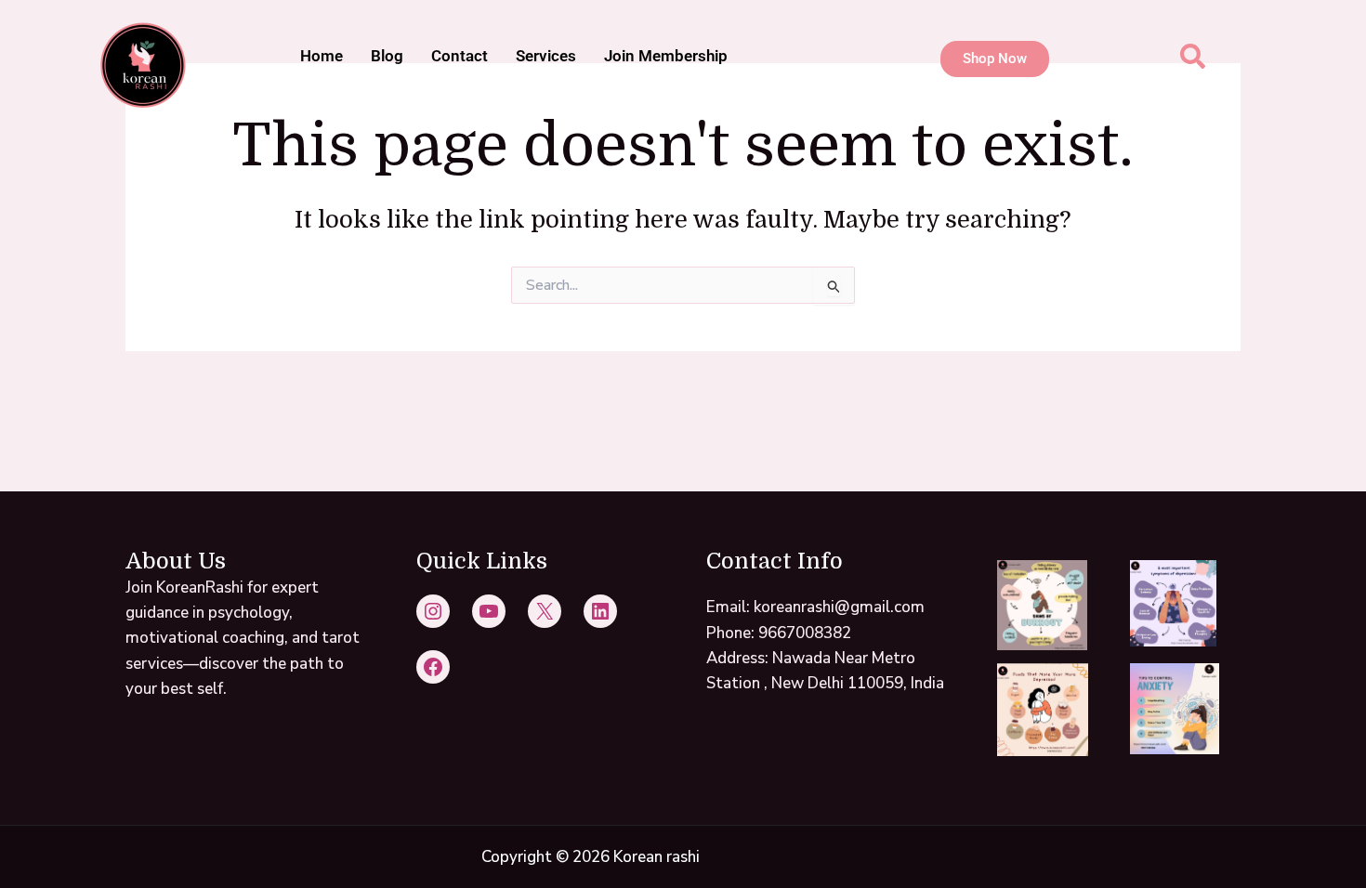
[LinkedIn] (600, 611)
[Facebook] (433, 667)
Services (546, 55)
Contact (459, 55)
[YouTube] (489, 611)
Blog (387, 55)
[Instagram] (433, 611)
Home (321, 55)
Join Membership (666, 55)
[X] (544, 611)
